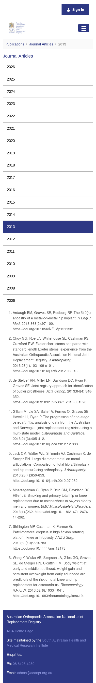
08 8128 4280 (23, 663)
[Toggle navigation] (83, 28)
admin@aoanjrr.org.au (34, 672)
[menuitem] (48, 67)
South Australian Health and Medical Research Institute (46, 643)
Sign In (78, 9)
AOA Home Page (20, 630)
